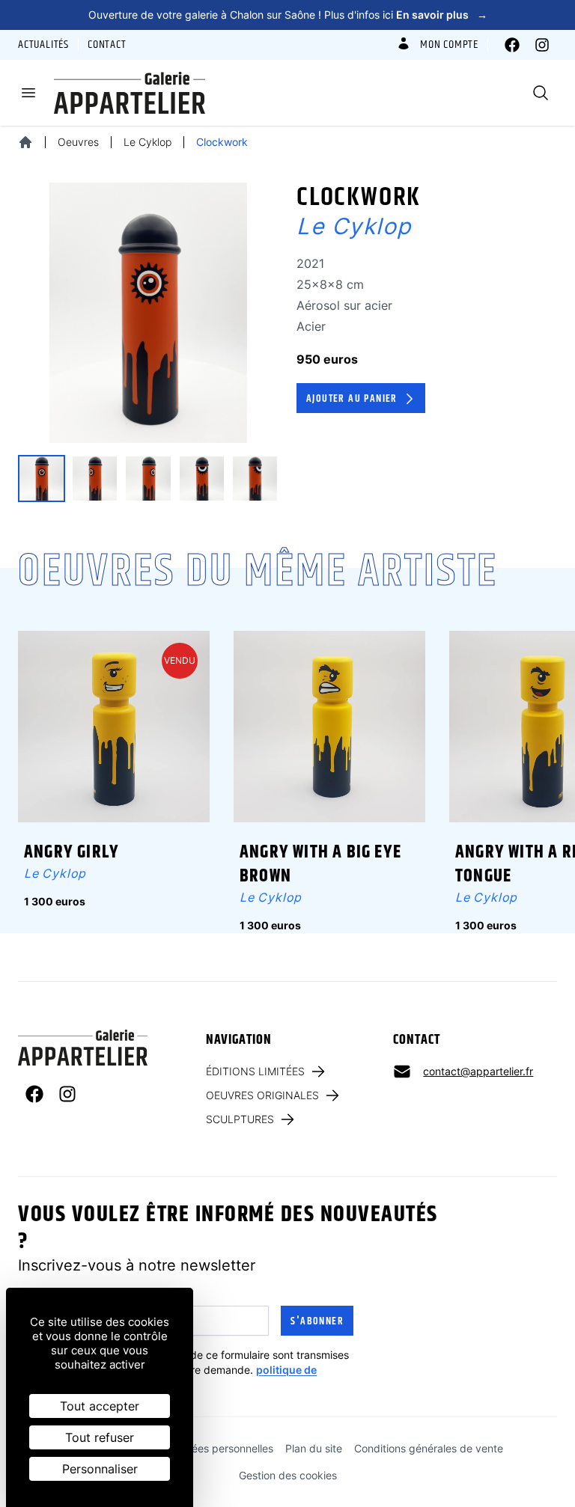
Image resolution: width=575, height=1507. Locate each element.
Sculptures (240, 1119)
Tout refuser (99, 1437)
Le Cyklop (147, 141)
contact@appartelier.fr (478, 1071)
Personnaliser (100, 1468)
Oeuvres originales (262, 1095)
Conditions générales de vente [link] (428, 1448)
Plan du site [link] (313, 1448)
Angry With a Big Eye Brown (320, 864)
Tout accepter (99, 1406)
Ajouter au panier (352, 399)
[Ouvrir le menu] (28, 92)
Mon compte (449, 45)
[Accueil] (25, 142)
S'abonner (317, 1321)
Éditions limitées (255, 1071)
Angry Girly (71, 852)
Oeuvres (78, 141)
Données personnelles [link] (219, 1448)
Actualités (43, 45)
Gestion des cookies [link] (288, 1475)
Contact (107, 45)
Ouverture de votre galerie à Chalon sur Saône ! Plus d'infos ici (287, 14)
